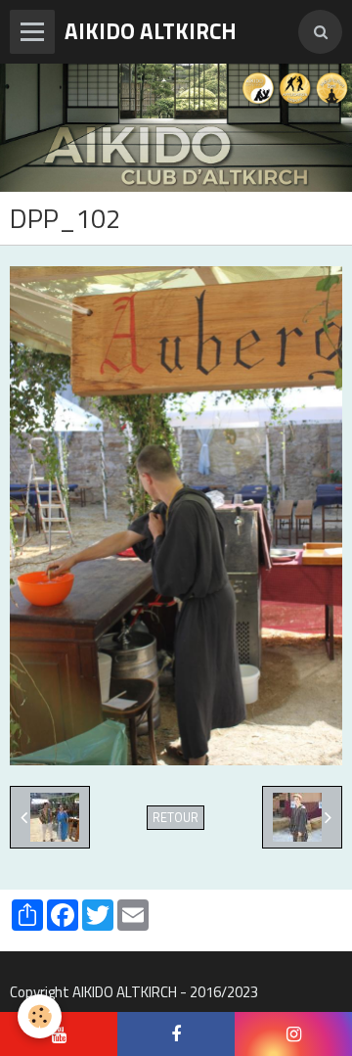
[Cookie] (40, 1016)
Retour (175, 817)
